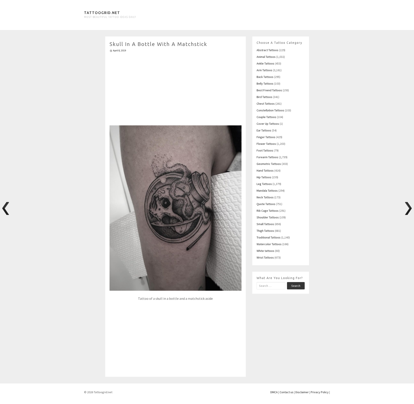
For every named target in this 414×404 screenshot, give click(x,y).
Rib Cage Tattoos (268, 211)
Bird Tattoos (264, 97)
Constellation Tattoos (270, 110)
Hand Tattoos (265, 170)
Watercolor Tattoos (269, 244)
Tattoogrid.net (102, 13)
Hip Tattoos (264, 177)
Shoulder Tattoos (268, 217)
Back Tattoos (265, 77)
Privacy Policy (320, 392)
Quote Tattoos (266, 204)
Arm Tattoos (264, 70)
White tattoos (265, 251)
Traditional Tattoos (269, 237)
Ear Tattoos (264, 130)
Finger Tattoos (266, 137)
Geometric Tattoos (269, 164)
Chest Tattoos (266, 104)
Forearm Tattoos (267, 157)
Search (295, 286)
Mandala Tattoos (267, 191)
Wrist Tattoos (265, 257)
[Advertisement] (176, 87)
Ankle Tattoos (265, 63)
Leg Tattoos (264, 184)
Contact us (286, 392)
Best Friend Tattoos (269, 90)
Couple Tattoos (266, 117)
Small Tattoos (265, 224)
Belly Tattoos (265, 83)
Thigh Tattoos (265, 231)
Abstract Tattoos (267, 50)
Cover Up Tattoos (268, 124)
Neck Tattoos (265, 197)
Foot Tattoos (265, 150)
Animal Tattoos (266, 57)
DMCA (274, 392)
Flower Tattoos (266, 144)
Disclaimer (302, 392)
